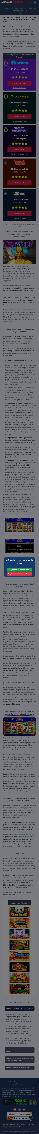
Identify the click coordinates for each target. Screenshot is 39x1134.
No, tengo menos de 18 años (19, 574)
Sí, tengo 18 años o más (19, 570)
